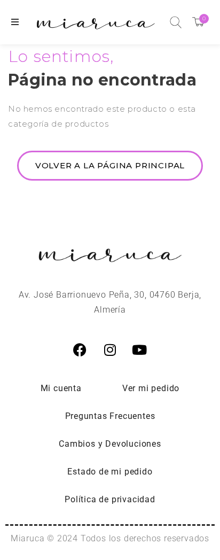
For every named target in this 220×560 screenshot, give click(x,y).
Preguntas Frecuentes (110, 416)
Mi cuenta (61, 388)
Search (176, 22)
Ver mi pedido (150, 388)
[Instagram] (110, 350)
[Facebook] (80, 350)
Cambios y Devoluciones (110, 444)
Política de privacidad (110, 499)
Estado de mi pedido (109, 471)
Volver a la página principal (110, 165)
